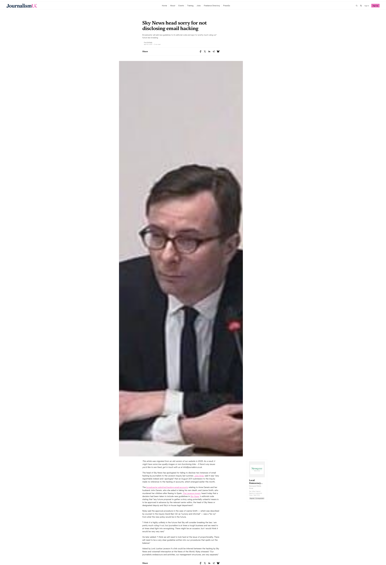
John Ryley (199, 475)
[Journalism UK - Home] (81, 6)
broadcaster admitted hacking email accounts (167, 487)
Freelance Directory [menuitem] (212, 5)
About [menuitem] (172, 5)
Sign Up (375, 6)
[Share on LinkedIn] (209, 51)
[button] (356, 5)
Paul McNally (148, 42)
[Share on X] (204, 51)
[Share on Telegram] (213, 51)
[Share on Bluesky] (218, 51)
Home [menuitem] (164, 5)
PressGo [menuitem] (226, 5)
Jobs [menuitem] (199, 5)
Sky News (194, 496)
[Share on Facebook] (200, 51)
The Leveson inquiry (192, 493)
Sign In (366, 6)
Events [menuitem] (181, 5)
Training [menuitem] (190, 5)
